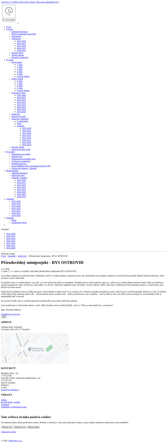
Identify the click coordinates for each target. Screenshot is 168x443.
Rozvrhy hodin (18, 147)
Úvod (8, 27)
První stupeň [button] (17, 62)
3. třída (20, 69)
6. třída (20, 81)
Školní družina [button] (12, 171)
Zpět (4, 317)
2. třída (20, 67)
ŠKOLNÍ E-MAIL (27, 2)
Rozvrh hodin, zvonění (10, 402)
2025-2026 (21, 41)
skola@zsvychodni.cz (10, 390)
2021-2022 (21, 105)
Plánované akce (18, 175)
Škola (14, 220)
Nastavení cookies (8, 432)
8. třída (20, 86)
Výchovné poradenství (21, 161)
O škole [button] (9, 29)
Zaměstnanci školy (19, 222)
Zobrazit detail (33, 427)
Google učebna (23, 76)
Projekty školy (17, 53)
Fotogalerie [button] (16, 39)
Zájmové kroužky (19, 116)
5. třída (20, 74)
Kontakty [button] (10, 218)
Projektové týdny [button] (19, 93)
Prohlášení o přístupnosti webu (14, 407)
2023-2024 (21, 46)
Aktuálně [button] (10, 199)
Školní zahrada (18, 55)
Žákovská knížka (43, 2)
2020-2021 (21, 107)
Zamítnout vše (19, 427)
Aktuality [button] (21, 126)
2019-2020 (21, 109)
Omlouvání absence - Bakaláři (24, 168)
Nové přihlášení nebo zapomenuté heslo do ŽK (31, 166)
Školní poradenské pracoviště (24, 34)
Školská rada (17, 156)
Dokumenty (16, 36)
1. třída (20, 65)
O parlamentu (22, 121)
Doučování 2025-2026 (21, 149)
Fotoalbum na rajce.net (10, 314)
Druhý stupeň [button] (17, 79)
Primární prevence (19, 164)
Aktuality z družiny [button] (20, 178)
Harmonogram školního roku (24, 159)
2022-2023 (21, 48)
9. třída (20, 88)
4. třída (20, 72)
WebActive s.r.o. (15, 441)
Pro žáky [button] (10, 60)
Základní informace (20, 32)
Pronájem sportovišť (20, 57)
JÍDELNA (54, 2)
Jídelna (4, 400)
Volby (19, 123)
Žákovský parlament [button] (20, 119)
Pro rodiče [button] (10, 152)
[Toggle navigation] (18, 23)
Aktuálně (11, 256)
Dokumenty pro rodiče (21, 154)
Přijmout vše (7, 427)
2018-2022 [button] (21, 50)
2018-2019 (21, 112)
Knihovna (16, 114)
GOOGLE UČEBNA (10, 2)
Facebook (5, 404)
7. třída (20, 83)
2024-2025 (21, 43)
